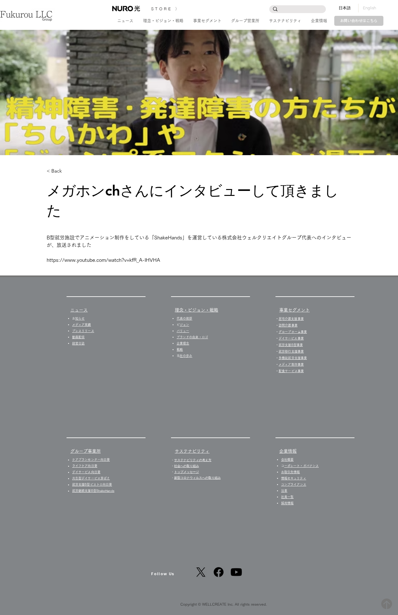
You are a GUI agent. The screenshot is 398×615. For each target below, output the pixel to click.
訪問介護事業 (288, 325)
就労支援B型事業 (291, 344)
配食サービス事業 (291, 370)
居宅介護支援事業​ (291, 318)
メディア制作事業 (291, 364)
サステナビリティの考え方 (192, 460)
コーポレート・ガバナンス (301, 465)
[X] (200, 572)
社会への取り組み (186, 466)
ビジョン (184, 324)
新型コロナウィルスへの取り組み (197, 478)
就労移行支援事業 (291, 351)
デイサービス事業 (291, 338)
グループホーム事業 (293, 331)
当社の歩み (186, 355)
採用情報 (289, 503)
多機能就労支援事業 (293, 357)
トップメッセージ (186, 472)
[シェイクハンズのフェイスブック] (218, 572)
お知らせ (80, 318)
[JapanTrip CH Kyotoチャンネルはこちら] (236, 572)
